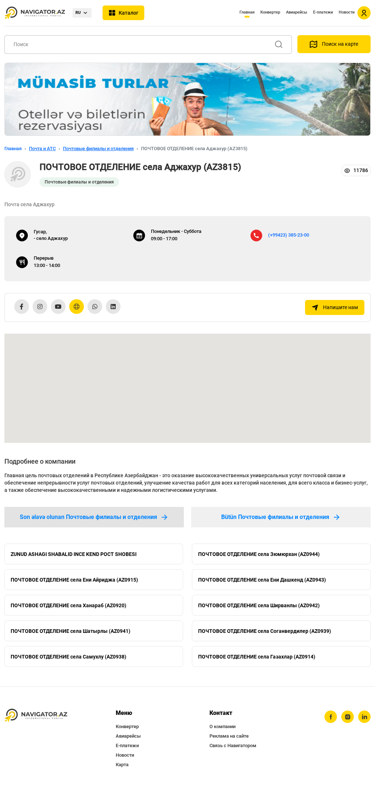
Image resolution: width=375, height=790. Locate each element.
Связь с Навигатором (232, 745)
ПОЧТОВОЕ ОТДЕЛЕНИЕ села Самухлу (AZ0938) (68, 657)
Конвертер (270, 12)
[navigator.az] (35, 715)
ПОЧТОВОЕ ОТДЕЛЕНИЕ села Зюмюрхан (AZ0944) (259, 554)
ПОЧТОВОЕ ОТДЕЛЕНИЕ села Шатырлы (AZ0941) (70, 631)
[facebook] (330, 717)
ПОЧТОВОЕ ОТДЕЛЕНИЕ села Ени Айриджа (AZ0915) (74, 580)
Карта (122, 764)
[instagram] (347, 717)
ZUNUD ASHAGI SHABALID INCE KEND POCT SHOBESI (74, 554)
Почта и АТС (42, 148)
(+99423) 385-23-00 (288, 235)
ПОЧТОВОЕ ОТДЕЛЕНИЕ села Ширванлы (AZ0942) (259, 605)
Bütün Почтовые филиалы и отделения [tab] (275, 516)
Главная (247, 12)
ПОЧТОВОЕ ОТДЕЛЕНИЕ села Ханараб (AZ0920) (68, 605)
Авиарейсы (296, 12)
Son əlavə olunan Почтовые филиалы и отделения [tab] (88, 516)
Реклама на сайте (229, 736)
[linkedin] (364, 717)
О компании (222, 726)
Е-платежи (323, 12)
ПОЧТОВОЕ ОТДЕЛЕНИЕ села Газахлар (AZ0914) (256, 657)
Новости (346, 12)
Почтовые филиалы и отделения (98, 148)
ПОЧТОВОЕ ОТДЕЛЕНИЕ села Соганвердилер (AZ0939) (264, 631)
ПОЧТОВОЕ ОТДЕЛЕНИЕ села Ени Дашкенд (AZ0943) (262, 580)
